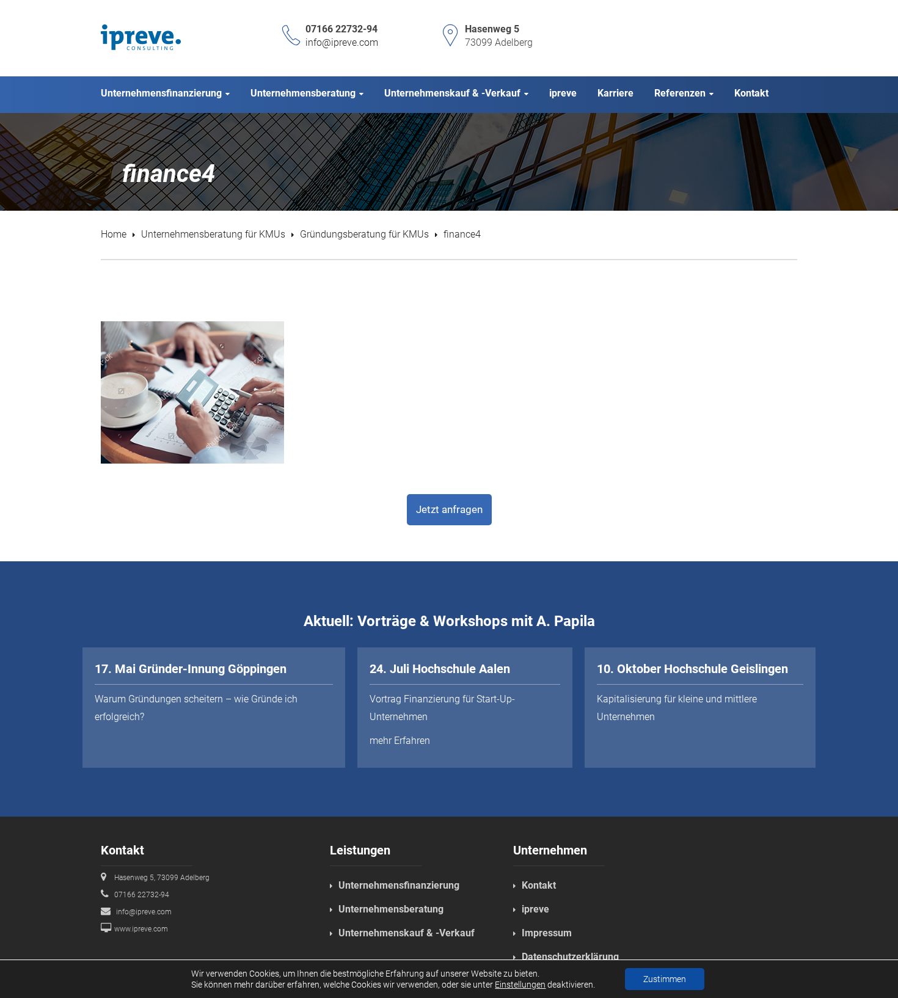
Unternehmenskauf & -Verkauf (406, 933)
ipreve (535, 909)
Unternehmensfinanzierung (398, 885)
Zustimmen (664, 979)
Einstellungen (520, 984)
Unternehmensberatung (391, 909)
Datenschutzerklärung (570, 957)
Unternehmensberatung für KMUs (213, 234)
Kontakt (539, 885)
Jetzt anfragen (449, 509)
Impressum (547, 933)
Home (113, 234)
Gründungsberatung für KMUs (364, 234)
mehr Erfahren (400, 740)
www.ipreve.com (141, 929)
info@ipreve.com (341, 42)
